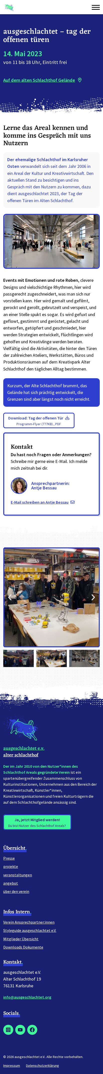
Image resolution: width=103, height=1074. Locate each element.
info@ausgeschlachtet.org (27, 997)
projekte (10, 866)
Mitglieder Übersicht (20, 938)
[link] (51, 80)
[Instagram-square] (8, 1030)
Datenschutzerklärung (42, 1065)
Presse (9, 858)
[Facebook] (32, 1030)
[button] (95, 7)
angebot (10, 883)
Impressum (11, 1065)
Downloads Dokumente (23, 947)
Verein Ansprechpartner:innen (28, 922)
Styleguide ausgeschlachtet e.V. (29, 930)
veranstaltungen (17, 874)
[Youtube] (20, 1030)
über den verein (16, 891)
